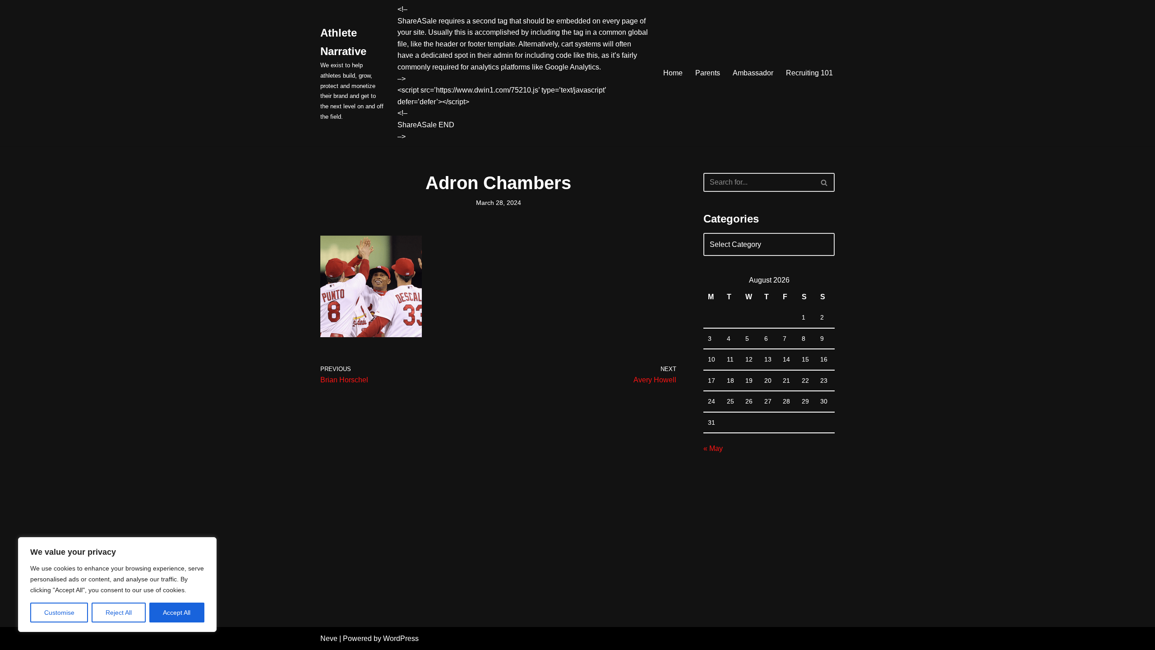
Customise (59, 612)
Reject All (119, 612)
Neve (328, 638)
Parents (707, 73)
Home (673, 73)
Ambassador (753, 73)
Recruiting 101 (809, 73)
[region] (117, 584)
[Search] (824, 182)
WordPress (401, 638)
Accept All (176, 612)
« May (713, 448)
